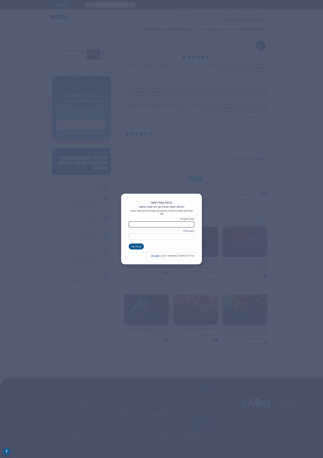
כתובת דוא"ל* (188, 231)
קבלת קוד (136, 246)
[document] (161, 229)
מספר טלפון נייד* (187, 218)
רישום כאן (155, 256)
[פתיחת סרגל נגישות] (6, 451)
